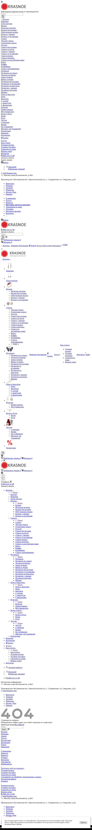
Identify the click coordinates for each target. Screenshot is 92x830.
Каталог (14, 495)
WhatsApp (10, 190)
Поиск (3, 745)
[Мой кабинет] (2, 456)
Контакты (5, 760)
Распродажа (6, 740)
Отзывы (4, 758)
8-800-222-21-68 (8, 156)
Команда (4, 755)
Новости (4, 753)
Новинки (5, 734)
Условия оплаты (7, 770)
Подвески (19, 559)
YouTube (9, 188)
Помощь (4, 781)
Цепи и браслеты (22, 587)
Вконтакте (10, 184)
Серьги (18, 522)
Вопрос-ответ (6, 792)
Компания (5, 747)
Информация (6, 764)
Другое (18, 625)
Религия (18, 604)
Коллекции (5, 743)
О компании (6, 751)
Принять (83, 822)
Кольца (18, 505)
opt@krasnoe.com (10, 173)
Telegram (9, 186)
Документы (5, 762)
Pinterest (9, 194)
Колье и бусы (20, 615)
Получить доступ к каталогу (12, 768)
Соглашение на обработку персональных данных (21, 777)
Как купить (15, 652)
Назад (15, 492)
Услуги (4, 738)
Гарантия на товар (8, 775)
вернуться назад (7, 725)
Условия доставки (8, 773)
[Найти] (3, 16)
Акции (4, 736)
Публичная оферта (8, 779)
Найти (4, 729)
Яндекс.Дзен (11, 192)
